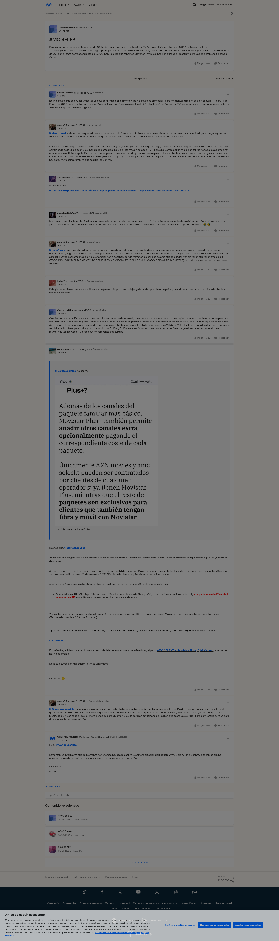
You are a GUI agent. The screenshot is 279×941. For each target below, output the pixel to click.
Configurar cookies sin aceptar (180, 925)
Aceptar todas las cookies (248, 925)
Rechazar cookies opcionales (214, 925)
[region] (139, 925)
